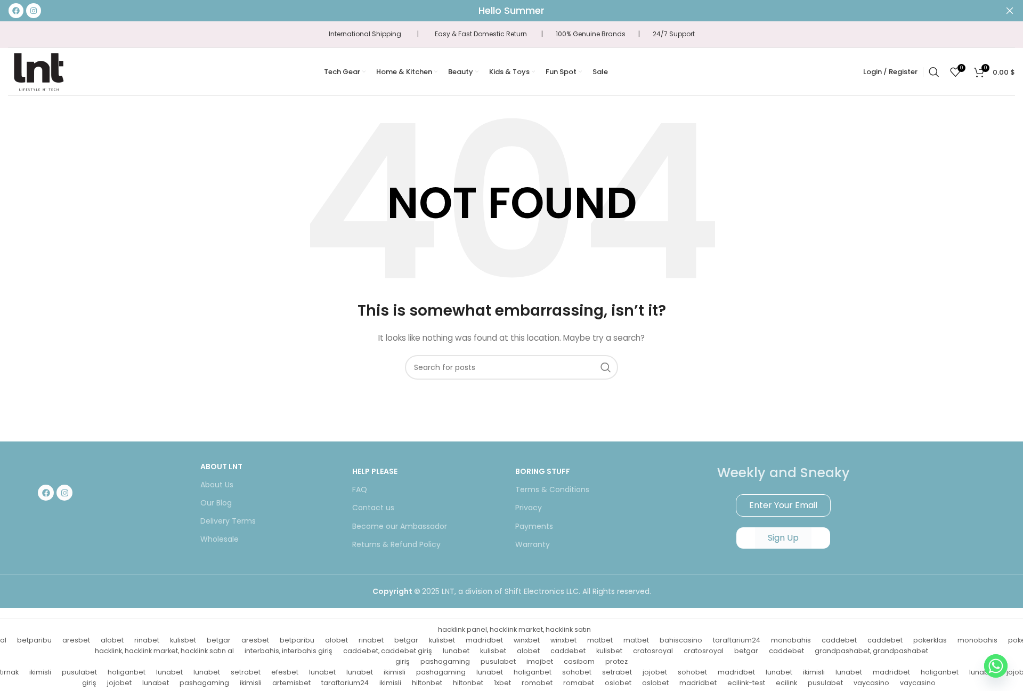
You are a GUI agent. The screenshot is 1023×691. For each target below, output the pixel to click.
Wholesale (219, 539)
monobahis (791, 640)
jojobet (655, 672)
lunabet (456, 650)
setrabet (246, 672)
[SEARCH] (606, 367)
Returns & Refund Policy (396, 544)
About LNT (221, 466)
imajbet (539, 661)
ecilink (786, 682)
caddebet (839, 640)
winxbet (527, 640)
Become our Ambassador (399, 526)
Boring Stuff (542, 471)
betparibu (34, 640)
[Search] (934, 72)
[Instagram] (64, 493)
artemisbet (291, 682)
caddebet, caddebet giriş (387, 650)
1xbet (502, 682)
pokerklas (930, 640)
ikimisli (40, 672)
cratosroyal (653, 650)
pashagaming (445, 661)
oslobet (618, 682)
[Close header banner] (1009, 10)
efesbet (284, 672)
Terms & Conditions (552, 489)
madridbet (484, 640)
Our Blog (216, 502)
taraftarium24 (736, 640)
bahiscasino (681, 640)
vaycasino (871, 682)
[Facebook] (46, 493)
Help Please (374, 471)
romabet (537, 682)
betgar (219, 640)
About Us (216, 484)
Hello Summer (511, 10)
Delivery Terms (228, 521)
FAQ (359, 489)
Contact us (373, 507)
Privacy (528, 507)
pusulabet (498, 661)
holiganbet (126, 672)
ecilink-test (746, 682)
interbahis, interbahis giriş (288, 650)
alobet (112, 640)
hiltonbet (427, 682)
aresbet (76, 640)
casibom (579, 661)
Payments (534, 526)
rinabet (146, 640)
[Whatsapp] (996, 666)
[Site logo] (38, 71)
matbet (600, 640)
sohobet (576, 672)
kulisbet (183, 640)
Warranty (532, 544)
